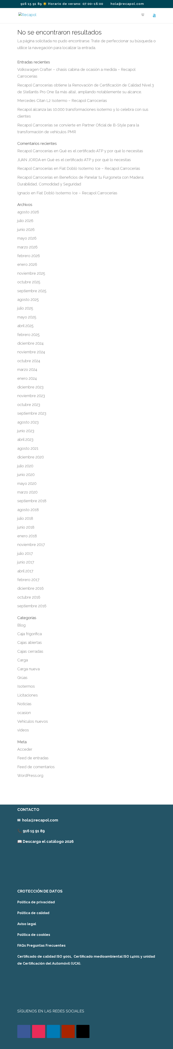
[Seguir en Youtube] (68, 1031)
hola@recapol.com (40, 820)
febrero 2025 (28, 334)
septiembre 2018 (31, 501)
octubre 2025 (28, 282)
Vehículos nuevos (32, 721)
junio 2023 (25, 431)
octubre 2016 (28, 597)
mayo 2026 (26, 238)
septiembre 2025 (31, 291)
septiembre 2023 (31, 413)
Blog (21, 625)
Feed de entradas (33, 758)
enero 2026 (27, 264)
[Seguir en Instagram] (38, 1031)
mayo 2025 (26, 317)
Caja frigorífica (29, 634)
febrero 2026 (28, 256)
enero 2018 (27, 536)
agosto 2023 (28, 422)
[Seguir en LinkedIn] (53, 1031)
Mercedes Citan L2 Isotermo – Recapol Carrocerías (62, 100)
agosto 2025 (28, 299)
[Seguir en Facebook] (23, 1031)
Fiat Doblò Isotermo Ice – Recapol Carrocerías (99, 168)
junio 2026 (26, 229)
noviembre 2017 (31, 544)
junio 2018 (25, 527)
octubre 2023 (28, 404)
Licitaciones (27, 695)
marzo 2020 (27, 492)
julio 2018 (25, 518)
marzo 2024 (27, 369)
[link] (45, 841)
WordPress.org (30, 775)
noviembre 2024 (31, 352)
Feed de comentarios (36, 767)
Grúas (22, 677)
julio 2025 (25, 308)
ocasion (24, 712)
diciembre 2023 (30, 387)
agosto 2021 (27, 448)
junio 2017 (25, 562)
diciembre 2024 (30, 343)
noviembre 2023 (31, 396)
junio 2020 (26, 474)
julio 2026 (25, 220)
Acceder (24, 749)
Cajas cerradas (30, 651)
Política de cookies (33, 935)
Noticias (24, 704)
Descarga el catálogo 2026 (48, 841)
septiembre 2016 (31, 606)
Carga (22, 660)
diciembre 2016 (30, 588)
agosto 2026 (28, 212)
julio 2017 (25, 553)
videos (23, 730)
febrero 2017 (28, 579)
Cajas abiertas (29, 642)
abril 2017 (25, 571)
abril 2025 (25, 326)
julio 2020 (25, 466)
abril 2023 (25, 439)
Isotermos (26, 686)
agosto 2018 (28, 509)
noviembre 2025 (31, 273)
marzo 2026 (27, 247)
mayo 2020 (26, 483)
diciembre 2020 (30, 457)
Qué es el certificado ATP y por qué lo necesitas (101, 151)
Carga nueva (28, 669)
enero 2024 (27, 378)
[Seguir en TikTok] (82, 1031)
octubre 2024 (28, 361)
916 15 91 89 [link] (34, 831)
